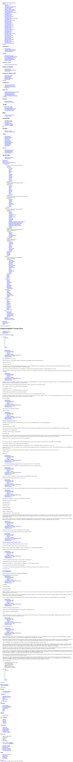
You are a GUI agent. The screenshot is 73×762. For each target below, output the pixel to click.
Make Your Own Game (6, 697)
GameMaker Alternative (7, 696)
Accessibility (5, 757)
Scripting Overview (11, 50)
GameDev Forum (5, 728)
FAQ (8, 87)
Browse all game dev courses (12, 64)
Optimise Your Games (18, 225)
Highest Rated (10, 151)
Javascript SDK (10, 78)
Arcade (6, 298)
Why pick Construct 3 (11, 84)
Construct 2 (11, 239)
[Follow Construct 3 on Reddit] (8, 120)
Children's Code (5, 756)
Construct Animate (15, 182)
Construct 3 (14, 165)
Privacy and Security (12, 86)
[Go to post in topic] (7, 355)
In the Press (4, 722)
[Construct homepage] (9, 2)
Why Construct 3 (5, 705)
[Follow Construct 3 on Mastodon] (9, 125)
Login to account (10, 318)
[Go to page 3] (6, 347)
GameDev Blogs (5, 730)
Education (4, 80)
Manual (9, 48)
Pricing (4, 698)
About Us (4, 719)
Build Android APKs (12, 57)
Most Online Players (11, 109)
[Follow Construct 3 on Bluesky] (8, 123)
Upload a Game (11, 110)
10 (5, 346)
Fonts (8, 139)
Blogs (6, 310)
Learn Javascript (5, 708)
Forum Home (10, 101)
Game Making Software (7, 691)
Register (4, 160)
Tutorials (8, 79)
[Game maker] (9, 162)
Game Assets (5, 727)
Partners (4, 709)
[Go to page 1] (6, 337)
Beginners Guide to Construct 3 (19, 221)
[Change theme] (10, 319)
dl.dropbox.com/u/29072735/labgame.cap (10, 420)
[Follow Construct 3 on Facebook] (9, 124)
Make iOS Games (17, 224)
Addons (9, 136)
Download (11, 75)
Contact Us (6, 317)
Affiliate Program (5, 715)
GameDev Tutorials (6, 729)
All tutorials (9, 60)
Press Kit (4, 721)
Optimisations (12, 59)
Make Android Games (18, 223)
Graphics (9, 141)
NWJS (10, 76)
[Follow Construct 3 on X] (7, 122)
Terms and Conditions (6, 754)
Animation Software (6, 692)
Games (9, 140)
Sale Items (9, 158)
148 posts (11, 377)
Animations (10, 137)
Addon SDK (10, 51)
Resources (4, 44)
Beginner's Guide (10, 55)
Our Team (4, 720)
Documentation (5, 699)
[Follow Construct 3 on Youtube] (8, 121)
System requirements (12, 49)
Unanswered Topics (6, 322)
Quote (10, 356)
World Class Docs (11, 92)
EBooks (8, 138)
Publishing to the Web (13, 56)
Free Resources (12, 85)
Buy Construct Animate (11, 131)
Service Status (5, 758)
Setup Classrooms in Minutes (14, 91)
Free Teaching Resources (7, 707)
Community (5, 96)
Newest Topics (11, 102)
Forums (6, 289)
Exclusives (9, 152)
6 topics (8, 377)
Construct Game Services (17, 196)
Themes (9, 143)
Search (4, 324)
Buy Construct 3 (10, 130)
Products (4, 3)
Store (3, 126)
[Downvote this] (16, 378)
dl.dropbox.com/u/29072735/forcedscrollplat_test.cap (12, 542)
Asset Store (7, 278)
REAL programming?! (15, 463)
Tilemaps (8, 144)
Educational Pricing (10, 93)
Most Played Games (12, 108)
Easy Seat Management (6, 706)
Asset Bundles (10, 157)
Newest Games (10, 107)
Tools (8, 145)
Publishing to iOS (11, 58)
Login (7, 160)
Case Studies (5, 701)
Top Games (10, 106)
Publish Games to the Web (18, 222)
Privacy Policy (5, 755)
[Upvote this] (8, 378)
